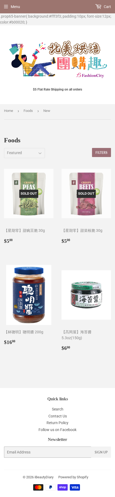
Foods (28, 111)
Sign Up (101, 452)
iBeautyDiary (43, 477)
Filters (101, 153)
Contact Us (57, 416)
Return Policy (57, 423)
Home (8, 111)
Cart (107, 7)
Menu (15, 7)
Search (57, 409)
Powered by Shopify (73, 477)
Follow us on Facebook (57, 430)
